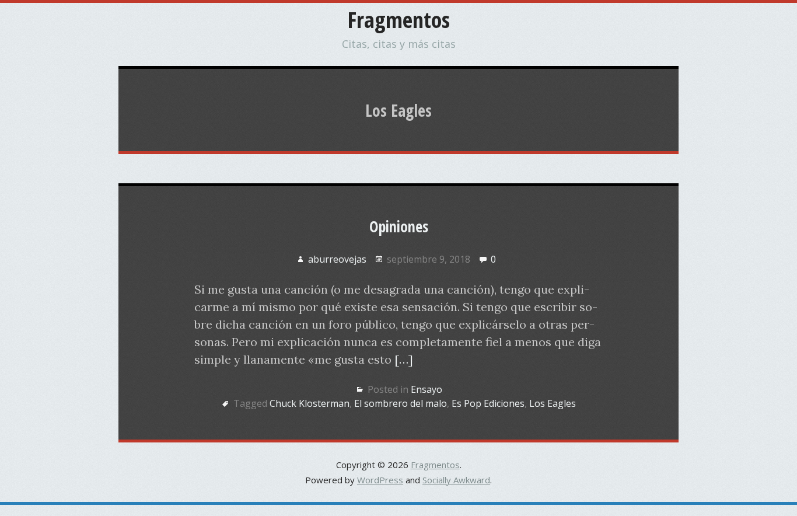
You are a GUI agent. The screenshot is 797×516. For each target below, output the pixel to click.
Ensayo (426, 389)
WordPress (380, 480)
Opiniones (398, 226)
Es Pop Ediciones (488, 403)
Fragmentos (399, 19)
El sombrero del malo (400, 403)
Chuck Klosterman (309, 403)
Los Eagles (552, 403)
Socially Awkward (456, 480)
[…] (403, 359)
